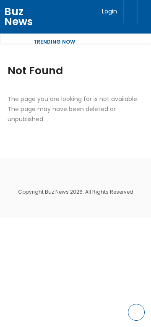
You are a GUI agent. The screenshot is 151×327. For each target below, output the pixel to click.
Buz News (18, 16)
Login (109, 11)
